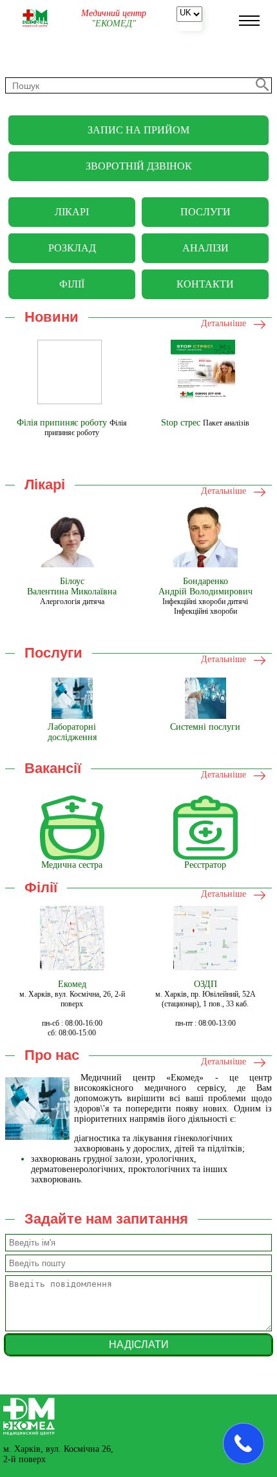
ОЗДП (205, 984)
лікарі (72, 211)
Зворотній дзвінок (139, 166)
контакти (205, 284)
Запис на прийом (138, 129)
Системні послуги (205, 727)
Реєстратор (205, 865)
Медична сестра (71, 865)
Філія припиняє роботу (62, 422)
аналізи (205, 247)
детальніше (223, 323)
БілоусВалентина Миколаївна (72, 586)
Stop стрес (180, 422)
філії (71, 284)
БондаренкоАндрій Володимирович (205, 586)
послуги (205, 211)
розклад (72, 247)
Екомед (72, 984)
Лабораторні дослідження (72, 732)
